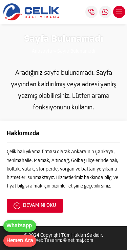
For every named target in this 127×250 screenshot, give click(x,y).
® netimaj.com (78, 240)
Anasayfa (42, 51)
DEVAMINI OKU (39, 205)
